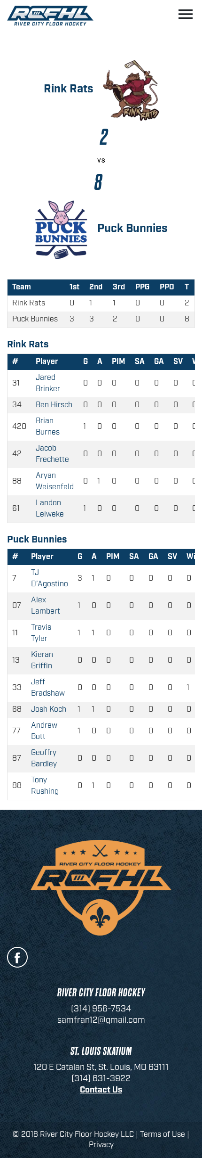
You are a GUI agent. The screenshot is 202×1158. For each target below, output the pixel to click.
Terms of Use (162, 1135)
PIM (118, 362)
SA (140, 362)
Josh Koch (48, 710)
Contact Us (101, 1090)
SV (178, 362)
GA (159, 362)
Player (47, 362)
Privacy (101, 1145)
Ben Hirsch (54, 405)
